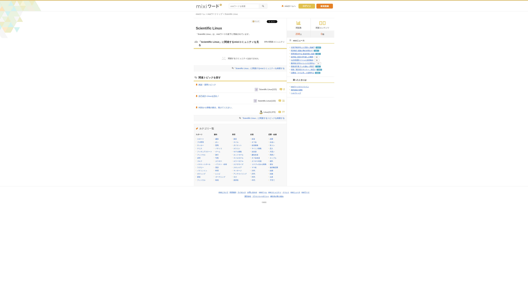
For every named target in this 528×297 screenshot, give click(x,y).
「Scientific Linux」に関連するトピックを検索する (263, 118)
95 (318, 54)
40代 (253, 180)
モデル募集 (237, 152)
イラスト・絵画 (221, 164)
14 (318, 63)
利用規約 (233, 192)
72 (318, 66)
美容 (235, 139)
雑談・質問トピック (207, 85)
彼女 (271, 164)
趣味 (217, 139)
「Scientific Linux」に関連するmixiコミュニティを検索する (259, 68)
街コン (272, 145)
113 (318, 47)
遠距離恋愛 (274, 167)
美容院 (235, 180)
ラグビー (200, 167)
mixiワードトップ (214, 14)
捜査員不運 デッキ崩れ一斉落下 (302, 66)
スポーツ (200, 139)
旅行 (217, 155)
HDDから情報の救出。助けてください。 (216, 107)
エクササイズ (238, 164)
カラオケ (218, 161)
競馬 (217, 145)
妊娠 (271, 174)
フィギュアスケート (204, 152)
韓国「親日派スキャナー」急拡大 (303, 70)
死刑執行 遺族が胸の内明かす (302, 51)
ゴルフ (199, 161)
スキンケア (237, 167)
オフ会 (254, 142)
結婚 (271, 171)
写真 (217, 158)
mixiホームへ (290, 6)
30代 (253, 177)
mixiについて (223, 192)
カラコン (236, 148)
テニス (199, 148)
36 (316, 57)
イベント (286, 192)
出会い (272, 142)
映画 (217, 180)
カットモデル (238, 155)
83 (316, 51)
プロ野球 (200, 142)
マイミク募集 (257, 148)
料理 (217, 171)
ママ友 (254, 167)
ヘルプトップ (296, 93)
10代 (253, 171)
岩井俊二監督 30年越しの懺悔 (302, 57)
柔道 (198, 177)
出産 (271, 177)
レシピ (217, 174)
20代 (253, 174)
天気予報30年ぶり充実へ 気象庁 (303, 47)
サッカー (200, 145)
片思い (272, 152)
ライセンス (242, 192)
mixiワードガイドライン (300, 87)
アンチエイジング (240, 174)
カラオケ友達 (257, 161)
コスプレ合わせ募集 (259, 164)
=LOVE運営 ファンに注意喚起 (302, 60)
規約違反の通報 (296, 90)
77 (283, 112)
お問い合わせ (252, 192)
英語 (217, 167)
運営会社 (247, 196)
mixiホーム (200, 14)
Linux (266, 112)
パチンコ (218, 148)
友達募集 (255, 145)
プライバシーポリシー (260, 196)
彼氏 (271, 161)
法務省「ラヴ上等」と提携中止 (302, 73)
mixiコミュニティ (274, 192)
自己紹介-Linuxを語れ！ (209, 96)
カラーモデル (238, 161)
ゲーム (217, 152)
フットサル (201, 155)
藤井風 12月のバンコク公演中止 (303, 63)
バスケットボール (203, 164)
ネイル (235, 142)
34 (317, 60)
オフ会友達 (256, 158)
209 (317, 73)
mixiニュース (295, 192)
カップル (273, 158)
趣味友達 (255, 155)
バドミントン (202, 171)
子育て (272, 180)
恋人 (271, 148)
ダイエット (237, 145)
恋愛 (271, 139)
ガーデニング (220, 177)
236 (319, 70)
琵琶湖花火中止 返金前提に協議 (302, 54)
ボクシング (201, 174)
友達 (253, 139)
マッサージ (237, 171)
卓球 (198, 158)
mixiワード (306, 192)
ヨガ (235, 177)
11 (283, 100)
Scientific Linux (265, 89)
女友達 (254, 152)
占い (217, 142)
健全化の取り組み (277, 196)
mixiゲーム (263, 192)
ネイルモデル (238, 158)
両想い (272, 155)
